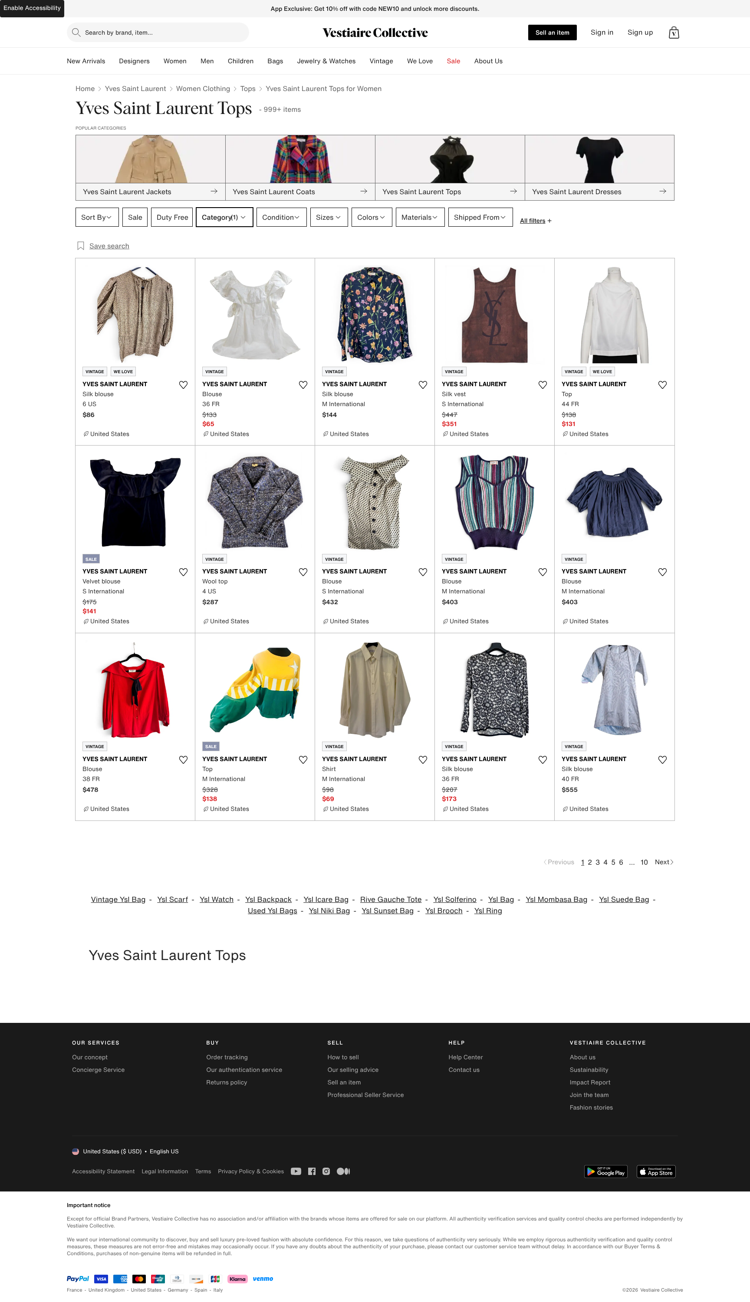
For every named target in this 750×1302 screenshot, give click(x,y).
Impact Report (590, 1082)
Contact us (464, 1069)
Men (207, 61)
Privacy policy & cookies (251, 1171)
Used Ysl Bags (272, 910)
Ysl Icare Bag (326, 899)
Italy (218, 1290)
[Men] (220, 61)
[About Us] (509, 61)
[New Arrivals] (112, 61)
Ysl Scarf (172, 899)
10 (644, 862)
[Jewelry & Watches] (362, 61)
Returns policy (226, 1082)
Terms (203, 1171)
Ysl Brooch (444, 910)
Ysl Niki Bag (329, 910)
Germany (178, 1290)
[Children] (260, 61)
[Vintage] (400, 61)
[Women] (193, 61)
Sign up (640, 32)
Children (241, 61)
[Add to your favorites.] (183, 385)
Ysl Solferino (455, 899)
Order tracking (227, 1057)
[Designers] (156, 61)
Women (175, 61)
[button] (674, 32)
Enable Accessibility (32, 8)
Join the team (589, 1095)
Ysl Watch (217, 899)
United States (146, 1290)
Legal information (164, 1171)
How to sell (343, 1057)
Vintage (381, 61)
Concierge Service (98, 1069)
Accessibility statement (103, 1171)
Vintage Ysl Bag (118, 899)
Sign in (602, 32)
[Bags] (289, 61)
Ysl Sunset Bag (388, 910)
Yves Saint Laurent (135, 88)
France (74, 1290)
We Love (420, 61)
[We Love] (440, 61)
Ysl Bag (501, 899)
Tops (248, 88)
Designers (134, 61)
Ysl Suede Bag (624, 899)
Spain (200, 1290)
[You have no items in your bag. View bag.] (674, 32)
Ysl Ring (488, 910)
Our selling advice (352, 1069)
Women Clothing (203, 88)
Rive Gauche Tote (391, 899)
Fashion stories (591, 1107)
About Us (488, 61)
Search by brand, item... (119, 32)
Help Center (466, 1057)
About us (582, 1057)
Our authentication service (244, 1069)
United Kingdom (107, 1290)
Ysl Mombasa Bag (556, 899)
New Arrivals (86, 61)
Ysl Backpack (268, 899)
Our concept (90, 1057)
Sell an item (552, 32)
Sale (454, 61)
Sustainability (589, 1069)
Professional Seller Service (365, 1095)
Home (85, 88)
